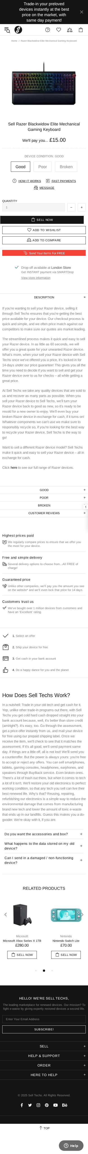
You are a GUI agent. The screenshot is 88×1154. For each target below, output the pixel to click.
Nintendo (66, 936)
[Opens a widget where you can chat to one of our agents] (71, 1146)
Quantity (9, 201)
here (14, 467)
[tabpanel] (22, 933)
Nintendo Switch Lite (66, 940)
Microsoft (22, 936)
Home (14, 41)
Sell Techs (18, 30)
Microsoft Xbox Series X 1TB (22, 940)
